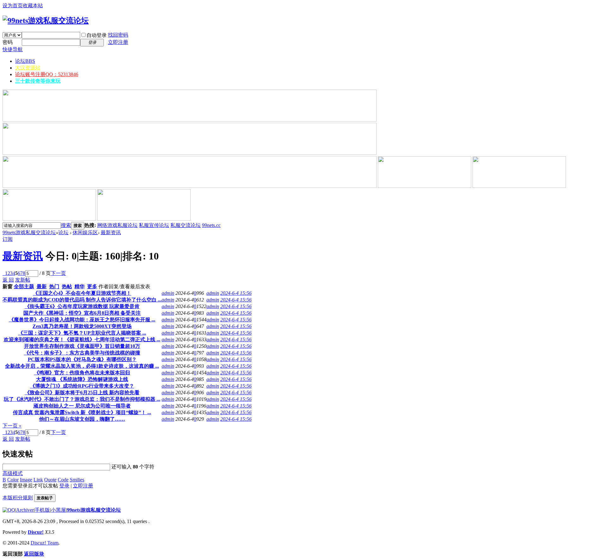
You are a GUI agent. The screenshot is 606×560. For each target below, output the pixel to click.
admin (168, 293)
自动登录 (96, 35)
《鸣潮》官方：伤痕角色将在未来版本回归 (82, 372)
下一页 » (12, 425)
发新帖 (22, 280)
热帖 (67, 286)
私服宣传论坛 (154, 225)
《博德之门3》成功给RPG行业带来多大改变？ (82, 386)
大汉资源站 (27, 67)
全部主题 (24, 286)
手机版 (42, 510)
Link (38, 479)
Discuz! (36, 532)
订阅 (8, 239)
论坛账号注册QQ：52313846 (46, 74)
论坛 (25, 61)
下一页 (58, 273)
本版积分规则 (18, 497)
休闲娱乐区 (85, 232)
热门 (54, 286)
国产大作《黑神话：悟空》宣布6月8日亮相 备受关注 (82, 313)
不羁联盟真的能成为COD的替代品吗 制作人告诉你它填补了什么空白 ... (82, 299)
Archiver (25, 510)
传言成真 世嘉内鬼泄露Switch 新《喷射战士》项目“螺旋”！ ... (82, 412)
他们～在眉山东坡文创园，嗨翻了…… (82, 419)
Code (63, 479)
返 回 (8, 280)
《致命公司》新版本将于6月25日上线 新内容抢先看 (82, 392)
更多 (92, 286)
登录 (64, 485)
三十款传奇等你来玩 (38, 81)
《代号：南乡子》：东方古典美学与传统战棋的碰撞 (82, 352)
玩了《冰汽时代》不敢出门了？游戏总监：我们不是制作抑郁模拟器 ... (82, 399)
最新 (42, 286)
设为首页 (13, 5)
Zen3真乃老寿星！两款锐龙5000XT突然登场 (82, 326)
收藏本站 (33, 5)
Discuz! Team (44, 542)
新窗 (8, 286)
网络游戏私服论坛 (117, 225)
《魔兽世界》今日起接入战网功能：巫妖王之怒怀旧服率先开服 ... (82, 319)
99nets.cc (211, 225)
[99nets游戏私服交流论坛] (46, 20)
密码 (8, 42)
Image (26, 479)
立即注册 (118, 42)
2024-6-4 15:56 (236, 293)
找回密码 (118, 35)
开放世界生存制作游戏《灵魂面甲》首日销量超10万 (82, 346)
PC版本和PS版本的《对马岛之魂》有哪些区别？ (82, 359)
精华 (79, 286)
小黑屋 (58, 510)
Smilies (77, 479)
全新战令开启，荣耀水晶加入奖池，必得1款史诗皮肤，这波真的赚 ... (82, 366)
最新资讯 (111, 232)
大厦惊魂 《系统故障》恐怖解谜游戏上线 (82, 379)
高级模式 (13, 473)
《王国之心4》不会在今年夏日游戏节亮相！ (82, 293)
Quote (50, 479)
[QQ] (9, 510)
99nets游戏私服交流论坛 (29, 232)
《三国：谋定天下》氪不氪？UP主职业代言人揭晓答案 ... (82, 333)
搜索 (66, 225)
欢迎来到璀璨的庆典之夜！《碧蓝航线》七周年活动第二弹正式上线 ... (82, 339)
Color (13, 479)
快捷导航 (13, 49)
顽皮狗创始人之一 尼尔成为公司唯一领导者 (82, 405)
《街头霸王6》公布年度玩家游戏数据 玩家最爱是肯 (82, 306)
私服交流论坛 (185, 225)
